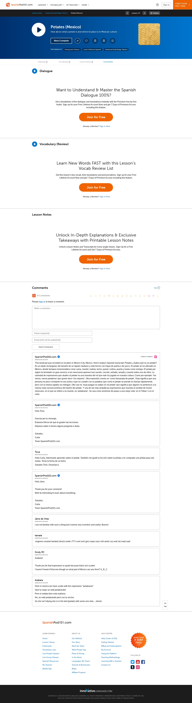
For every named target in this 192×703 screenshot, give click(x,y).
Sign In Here (105, 126)
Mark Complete (61, 41)
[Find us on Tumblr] (133, 667)
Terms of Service (123, 698)
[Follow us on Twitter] (133, 662)
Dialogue (41, 62)
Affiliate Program (79, 672)
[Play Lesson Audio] (38, 29)
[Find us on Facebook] (143, 662)
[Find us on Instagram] (138, 667)
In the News (77, 657)
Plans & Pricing (78, 653)
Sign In (166, 5)
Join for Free (96, 117)
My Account (106, 650)
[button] (157, 4)
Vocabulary (56, 5)
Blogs (74, 669)
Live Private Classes (50, 653)
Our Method (77, 638)
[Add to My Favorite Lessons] (86, 41)
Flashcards (47, 646)
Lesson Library (37, 13)
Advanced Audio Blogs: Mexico (56, 13)
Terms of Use (138, 696)
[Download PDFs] (104, 41)
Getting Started (107, 642)
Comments (108, 62)
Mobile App (47, 669)
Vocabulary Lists (49, 650)
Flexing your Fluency (72, 49)
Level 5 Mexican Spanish (92, 49)
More (84, 5)
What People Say (79, 650)
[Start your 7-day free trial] (139, 641)
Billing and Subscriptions (111, 646)
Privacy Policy (126, 696)
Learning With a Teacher (111, 661)
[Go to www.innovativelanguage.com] (96, 690)
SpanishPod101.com (112, 696)
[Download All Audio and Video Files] (112, 41)
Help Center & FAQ (109, 638)
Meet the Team (78, 646)
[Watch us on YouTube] (138, 662)
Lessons (42, 5)
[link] (127, 13)
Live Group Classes (50, 657)
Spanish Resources (50, 661)
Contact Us (105, 665)
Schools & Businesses (81, 665)
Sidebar (156, 13)
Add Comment (46, 347)
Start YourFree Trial (181, 4)
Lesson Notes (85, 62)
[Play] (34, 144)
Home (44, 638)
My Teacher (72, 5)
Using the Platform (109, 653)
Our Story (76, 642)
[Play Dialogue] (34, 71)
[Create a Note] (95, 41)
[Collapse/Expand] (96, 287)
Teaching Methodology (110, 657)
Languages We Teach (81, 661)
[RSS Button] (34, 296)
